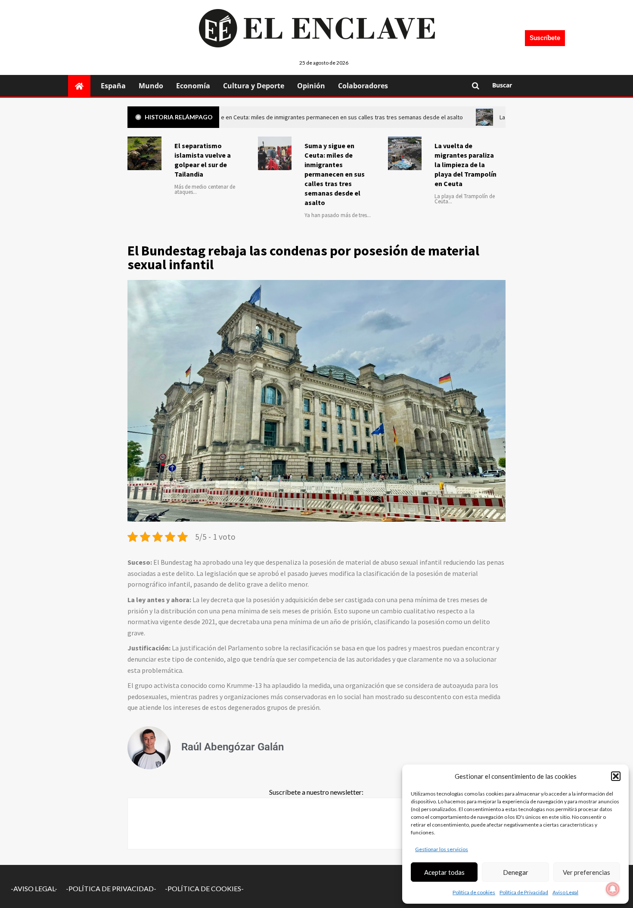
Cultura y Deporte (253, 85)
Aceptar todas (444, 872)
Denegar (515, 872)
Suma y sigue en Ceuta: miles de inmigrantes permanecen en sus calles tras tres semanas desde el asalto (334, 174)
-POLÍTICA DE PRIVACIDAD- (111, 888)
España (113, 85)
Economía (193, 85)
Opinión (311, 85)
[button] (615, 776)
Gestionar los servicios (441, 849)
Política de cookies (474, 892)
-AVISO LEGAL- (34, 888)
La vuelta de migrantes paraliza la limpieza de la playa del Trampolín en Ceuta (465, 164)
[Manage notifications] (613, 889)
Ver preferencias (586, 872)
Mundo (151, 85)
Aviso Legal (565, 892)
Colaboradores (363, 85)
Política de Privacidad (524, 892)
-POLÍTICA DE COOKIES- (204, 888)
